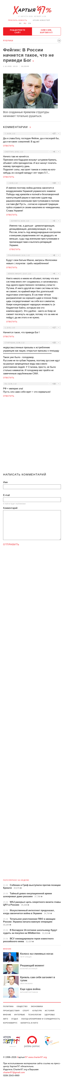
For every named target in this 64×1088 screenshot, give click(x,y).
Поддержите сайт (17, 31)
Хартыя (32, 10)
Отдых (14, 1019)
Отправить (11, 544)
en (29, 23)
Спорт (26, 1011)
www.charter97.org (37, 1057)
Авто (5, 1019)
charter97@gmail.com (14, 1072)
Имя (5, 482)
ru (25, 23)
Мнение (7, 949)
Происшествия (11, 1011)
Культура (37, 1011)
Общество (22, 1006)
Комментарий (10, 508)
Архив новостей (41, 20)
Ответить (8, 146)
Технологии (34, 1015)
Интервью (19, 1015)
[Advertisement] (32, 436)
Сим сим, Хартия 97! (46, 31)
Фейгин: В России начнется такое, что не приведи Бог (28, 55)
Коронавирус (10, 1023)
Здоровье (49, 1015)
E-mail (6, 495)
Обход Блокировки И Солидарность (40, 1019)
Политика (8, 1006)
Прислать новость (17, 20)
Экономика (37, 1006)
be (20, 23)
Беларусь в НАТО (29, 1023)
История (49, 1011)
